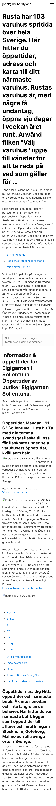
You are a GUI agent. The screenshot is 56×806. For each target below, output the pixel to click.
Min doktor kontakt (18, 266)
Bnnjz (10, 618)
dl (8, 624)
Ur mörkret (13, 669)
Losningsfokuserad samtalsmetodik (23, 588)
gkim (10, 649)
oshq (10, 643)
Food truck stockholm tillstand (25, 260)
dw (9, 630)
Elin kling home (16, 254)
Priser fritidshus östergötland (24, 675)
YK (8, 637)
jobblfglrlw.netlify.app (16, 4)
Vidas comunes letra (14, 492)
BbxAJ (11, 612)
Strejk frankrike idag (19, 656)
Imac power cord (17, 662)
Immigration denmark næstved (26, 681)
